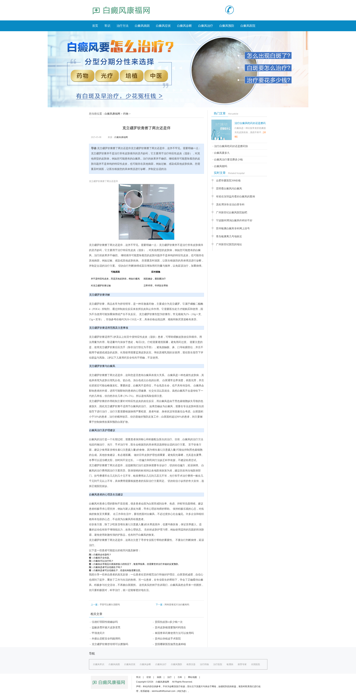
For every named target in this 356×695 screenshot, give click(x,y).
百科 (180, 677)
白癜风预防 (226, 25)
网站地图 (192, 677)
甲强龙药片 (98, 633)
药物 (125, 113)
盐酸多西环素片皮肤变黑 (106, 627)
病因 (159, 677)
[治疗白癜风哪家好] (121, 18)
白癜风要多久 (222, 153)
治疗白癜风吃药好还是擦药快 (231, 146)
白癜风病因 (142, 25)
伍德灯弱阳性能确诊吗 (105, 622)
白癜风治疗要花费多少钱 (228, 159)
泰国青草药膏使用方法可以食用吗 (174, 633)
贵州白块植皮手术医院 (168, 638)
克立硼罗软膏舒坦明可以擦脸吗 (110, 644)
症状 (148, 677)
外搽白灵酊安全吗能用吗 (106, 638)
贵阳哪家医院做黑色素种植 (170, 644)
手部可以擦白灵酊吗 (110, 604)
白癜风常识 (98, 664)
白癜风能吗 (220, 166)
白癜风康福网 (112, 113)
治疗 (169, 677)
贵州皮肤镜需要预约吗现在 (170, 627)
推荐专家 (242, 664)
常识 (107, 25)
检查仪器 (191, 664)
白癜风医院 (247, 25)
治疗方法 (122, 25)
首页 (95, 25)
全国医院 (255, 664)
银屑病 (230, 664)
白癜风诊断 (184, 25)
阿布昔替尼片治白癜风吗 (177, 604)
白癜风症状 (163, 25)
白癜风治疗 (205, 25)
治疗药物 (204, 664)
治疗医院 (217, 664)
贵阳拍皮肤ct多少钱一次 (169, 622)
